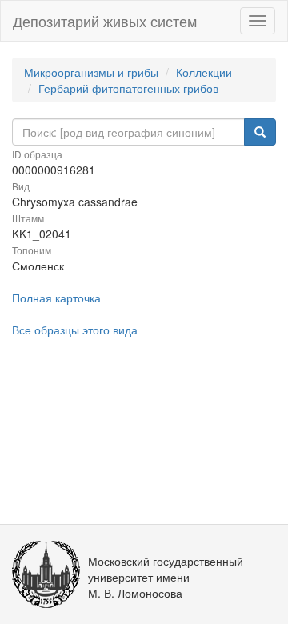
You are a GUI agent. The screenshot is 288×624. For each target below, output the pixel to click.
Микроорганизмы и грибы (91, 72)
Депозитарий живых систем (105, 20)
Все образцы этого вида (75, 330)
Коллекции (204, 72)
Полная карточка (56, 298)
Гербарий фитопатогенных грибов (128, 88)
